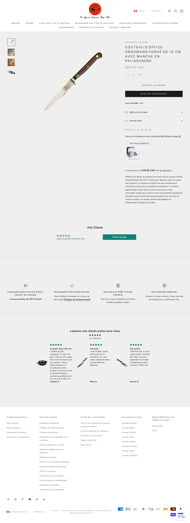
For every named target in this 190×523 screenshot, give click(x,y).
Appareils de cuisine (91, 27)
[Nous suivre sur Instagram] (15, 499)
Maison (16, 23)
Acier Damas (86, 445)
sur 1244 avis (95, 338)
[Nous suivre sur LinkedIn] (44, 499)
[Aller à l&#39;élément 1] (11, 42)
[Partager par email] (150, 130)
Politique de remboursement (52, 427)
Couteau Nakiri (128, 437)
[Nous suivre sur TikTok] (37, 499)
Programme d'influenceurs (18, 437)
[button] (154, 170)
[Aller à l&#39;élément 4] (11, 72)
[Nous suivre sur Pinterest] (22, 499)
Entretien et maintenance (91, 435)
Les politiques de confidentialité (53, 480)
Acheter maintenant (153, 94)
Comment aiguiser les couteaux (94, 431)
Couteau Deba (128, 451)
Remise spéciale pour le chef (52, 445)
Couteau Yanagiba (129, 455)
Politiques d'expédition (49, 423)
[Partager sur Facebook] (138, 130)
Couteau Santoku (129, 423)
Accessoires (66, 27)
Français (156, 11)
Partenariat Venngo (48, 457)
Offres (30, 23)
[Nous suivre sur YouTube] (29, 499)
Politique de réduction (49, 432)
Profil (154, 430)
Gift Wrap (140, 143)
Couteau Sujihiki (129, 441)
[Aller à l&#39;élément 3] (11, 62)
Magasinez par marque (133, 23)
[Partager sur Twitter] (142, 130)
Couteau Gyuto (128, 427)
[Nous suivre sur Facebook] (8, 499)
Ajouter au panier (154, 85)
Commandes (157, 426)
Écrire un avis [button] (119, 237)
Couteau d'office (129, 432)
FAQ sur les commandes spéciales (54, 462)
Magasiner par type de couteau (94, 23)
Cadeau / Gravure (120, 27)
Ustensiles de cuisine (165, 23)
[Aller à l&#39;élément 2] (11, 52)
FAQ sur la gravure (48, 471)
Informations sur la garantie (52, 475)
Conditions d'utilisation (49, 485)
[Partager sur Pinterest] (146, 130)
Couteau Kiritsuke (129, 446)
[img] (95, 335)
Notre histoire (12, 423)
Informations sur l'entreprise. (52, 489)
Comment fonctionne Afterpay (53, 466)
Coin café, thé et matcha (54, 23)
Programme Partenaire (16, 432)
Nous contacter (13, 427)
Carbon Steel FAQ (88, 440)
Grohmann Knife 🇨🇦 (136, 42)
